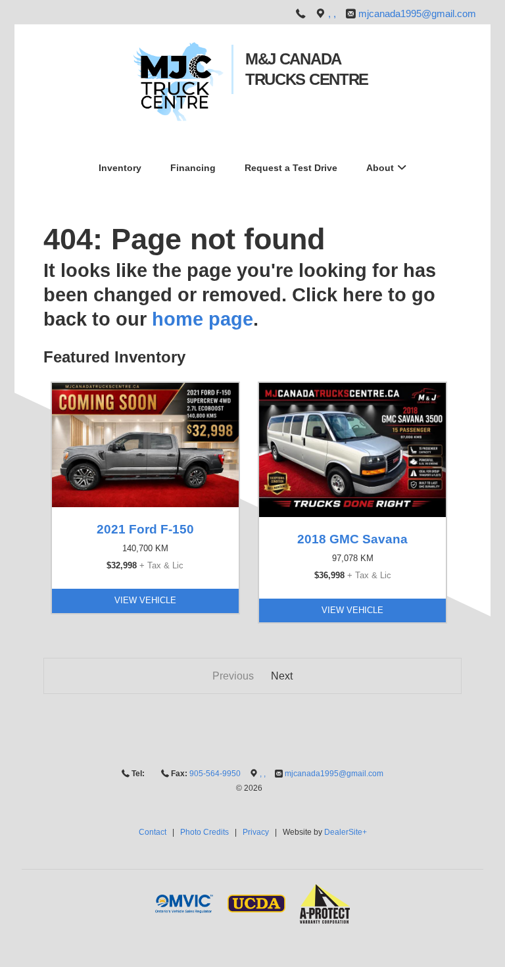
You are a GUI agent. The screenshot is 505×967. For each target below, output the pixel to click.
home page (202, 319)
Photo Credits (204, 832)
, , (333, 14)
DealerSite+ (345, 832)
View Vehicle (145, 600)
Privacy (256, 832)
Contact (152, 832)
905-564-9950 (215, 773)
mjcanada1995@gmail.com (417, 14)
